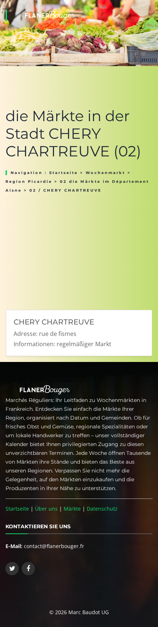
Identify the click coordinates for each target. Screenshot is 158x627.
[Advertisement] (79, 248)
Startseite (63, 172)
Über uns (46, 508)
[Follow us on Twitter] (12, 568)
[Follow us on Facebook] (28, 568)
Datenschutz (102, 508)
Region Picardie (29, 181)
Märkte (72, 508)
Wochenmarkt (105, 172)
